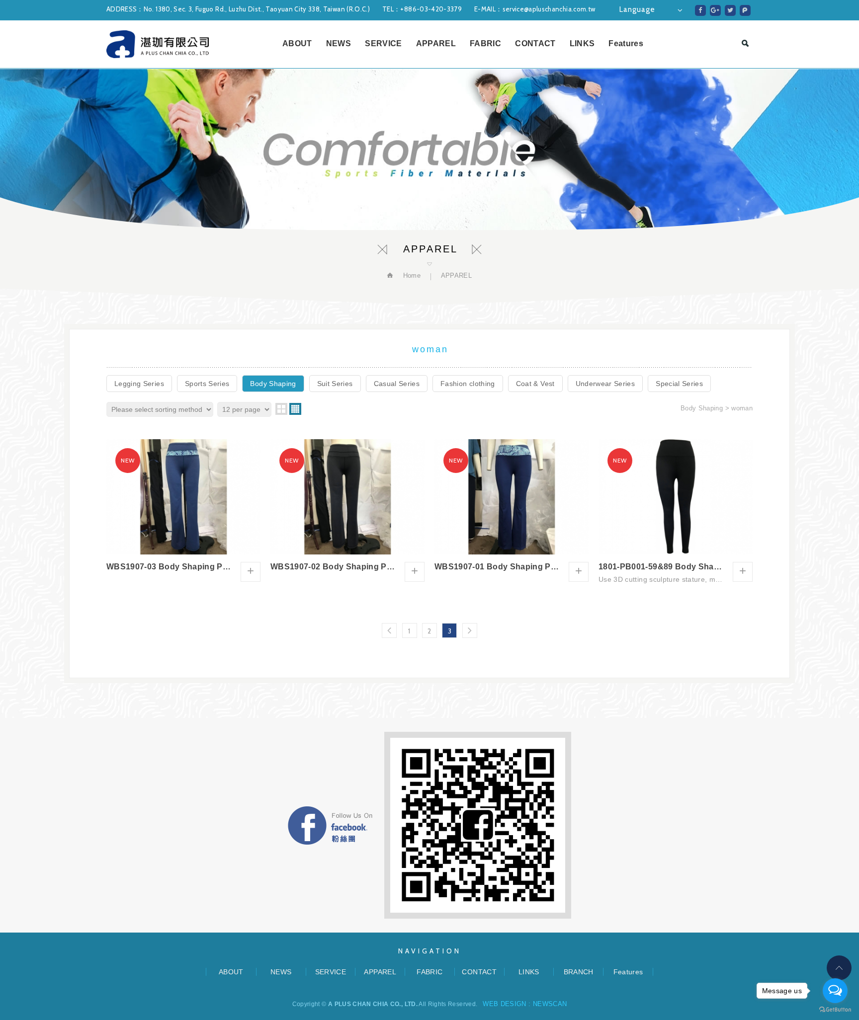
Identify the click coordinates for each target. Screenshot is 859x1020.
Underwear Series (605, 384)
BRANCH (579, 972)
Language (637, 9)
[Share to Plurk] (745, 10)
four (295, 409)
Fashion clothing (467, 384)
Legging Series (139, 384)
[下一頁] (469, 630)
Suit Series (335, 384)
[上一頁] (389, 630)
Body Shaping (273, 384)
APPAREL (436, 43)
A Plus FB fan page (330, 825)
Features (625, 43)
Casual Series (397, 384)
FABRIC (485, 43)
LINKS (582, 43)
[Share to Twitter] (730, 10)
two (281, 409)
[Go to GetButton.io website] (835, 1010)
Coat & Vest (535, 384)
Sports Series (207, 384)
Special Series (679, 384)
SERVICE (383, 43)
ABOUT (297, 43)
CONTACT (535, 43)
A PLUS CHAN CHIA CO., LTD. (157, 44)
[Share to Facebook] (700, 10)
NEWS (338, 43)
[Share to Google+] (715, 10)
